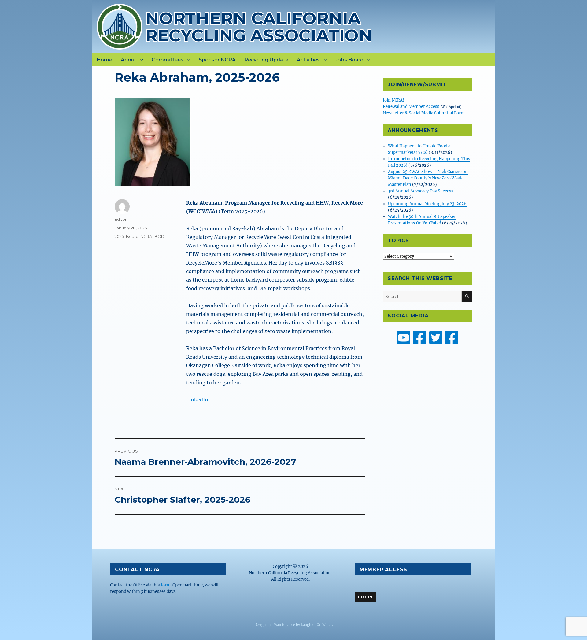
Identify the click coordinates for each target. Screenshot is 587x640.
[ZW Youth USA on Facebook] (451, 337)
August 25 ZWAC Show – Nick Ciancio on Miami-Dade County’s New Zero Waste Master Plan (428, 178)
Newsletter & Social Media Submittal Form (424, 113)
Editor (121, 219)
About (128, 60)
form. (166, 585)
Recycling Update (266, 60)
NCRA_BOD (152, 236)
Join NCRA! (393, 100)
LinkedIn (197, 400)
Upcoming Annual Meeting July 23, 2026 (427, 203)
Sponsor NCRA (217, 60)
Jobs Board (349, 60)
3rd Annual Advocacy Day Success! (421, 191)
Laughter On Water (316, 625)
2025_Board (126, 236)
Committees (167, 60)
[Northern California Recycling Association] (119, 26)
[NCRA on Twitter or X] (435, 337)
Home (104, 60)
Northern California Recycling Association (258, 27)
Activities (308, 60)
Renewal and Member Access (411, 106)
